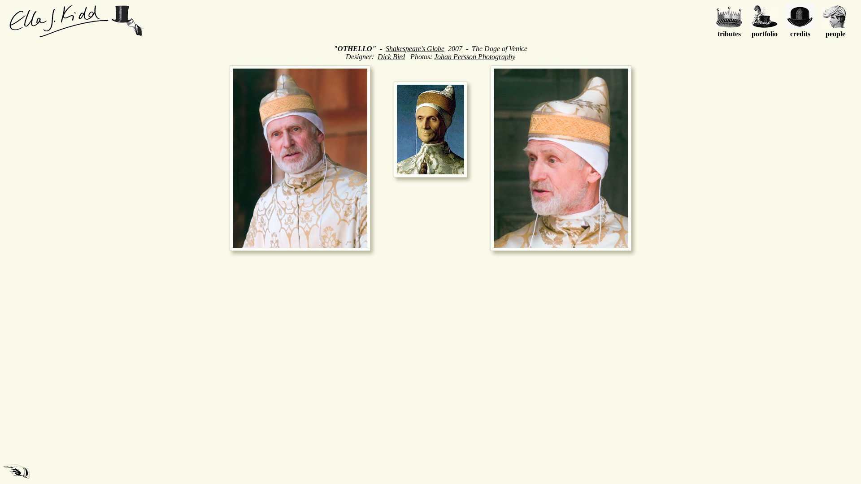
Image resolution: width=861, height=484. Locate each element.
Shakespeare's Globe (415, 48)
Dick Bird (391, 56)
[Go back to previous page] (16, 472)
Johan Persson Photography (474, 56)
